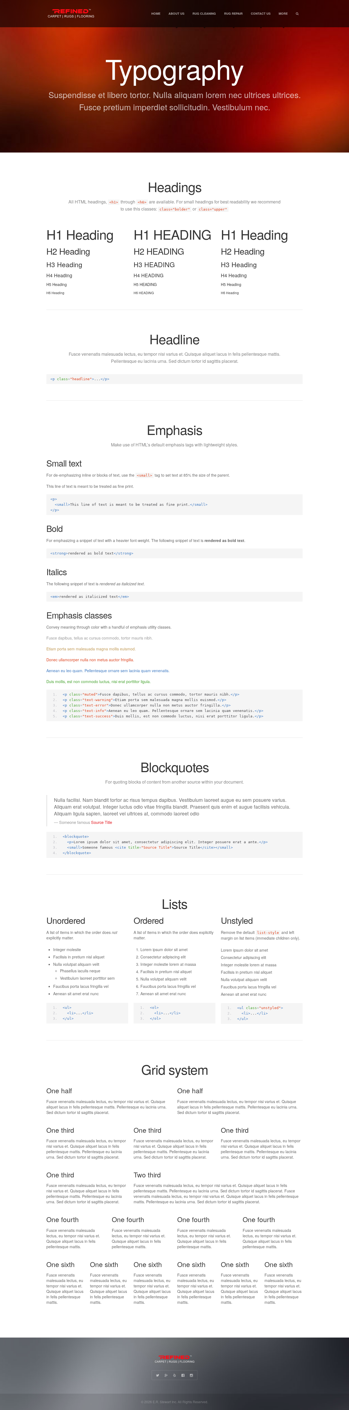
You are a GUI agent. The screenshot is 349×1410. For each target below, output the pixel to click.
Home (155, 13)
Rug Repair (233, 13)
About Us (176, 13)
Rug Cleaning (204, 13)
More (283, 13)
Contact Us (260, 13)
